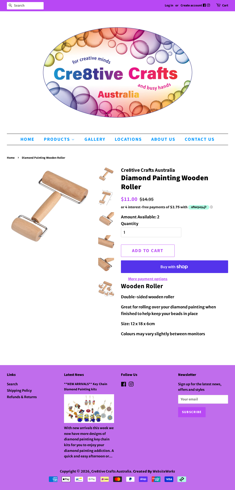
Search (12, 384)
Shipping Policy (19, 391)
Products (57, 139)
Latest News (74, 374)
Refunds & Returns (22, 397)
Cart (225, 5)
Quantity (129, 223)
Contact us (200, 139)
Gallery (94, 139)
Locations (128, 139)
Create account (191, 5)
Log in (169, 5)
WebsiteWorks (164, 471)
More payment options (148, 279)
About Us (163, 139)
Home (27, 139)
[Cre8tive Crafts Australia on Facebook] (205, 5)
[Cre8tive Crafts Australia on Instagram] (209, 5)
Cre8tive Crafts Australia (111, 471)
